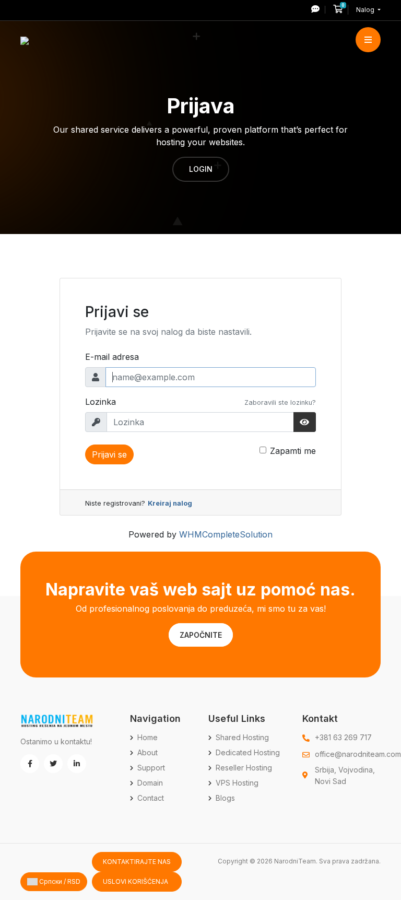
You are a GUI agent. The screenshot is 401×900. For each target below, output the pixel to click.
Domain (150, 782)
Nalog (366, 10)
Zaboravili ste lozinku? (280, 402)
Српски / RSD (59, 881)
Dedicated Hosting (248, 752)
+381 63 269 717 (343, 737)
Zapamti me (293, 451)
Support (151, 767)
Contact (150, 797)
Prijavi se (109, 454)
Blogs (225, 797)
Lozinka (100, 401)
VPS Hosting (237, 782)
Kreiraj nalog (170, 503)
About (147, 752)
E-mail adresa (112, 357)
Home (147, 737)
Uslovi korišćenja (135, 881)
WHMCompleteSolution (226, 534)
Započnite (201, 634)
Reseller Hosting (244, 767)
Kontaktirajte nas (137, 862)
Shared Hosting (242, 737)
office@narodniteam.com (358, 754)
